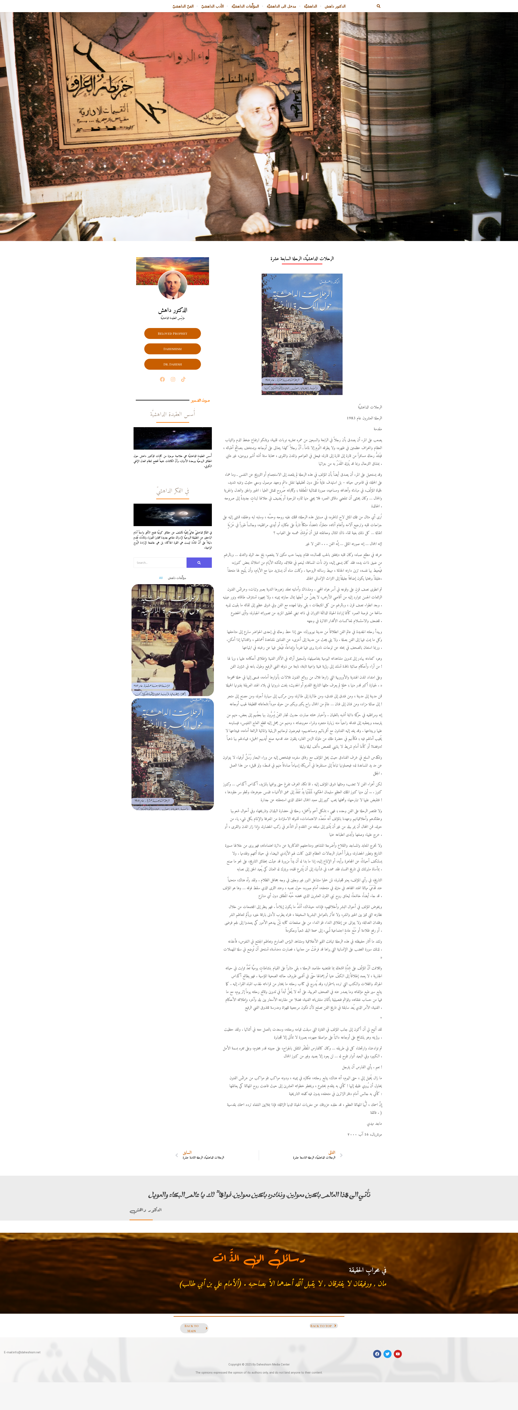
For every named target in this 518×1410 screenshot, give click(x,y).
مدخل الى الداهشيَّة (281, 6)
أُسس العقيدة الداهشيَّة (172, 414)
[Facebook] (162, 379)
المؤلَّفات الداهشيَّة (245, 6)
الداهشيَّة (310, 6)
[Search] (199, 562)
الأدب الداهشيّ (212, 6)
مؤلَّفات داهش (177, 578)
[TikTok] (183, 379)
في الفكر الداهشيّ (172, 491)
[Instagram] (173, 379)
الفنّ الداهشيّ (183, 6)
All (161, 578)
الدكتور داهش (335, 6)
